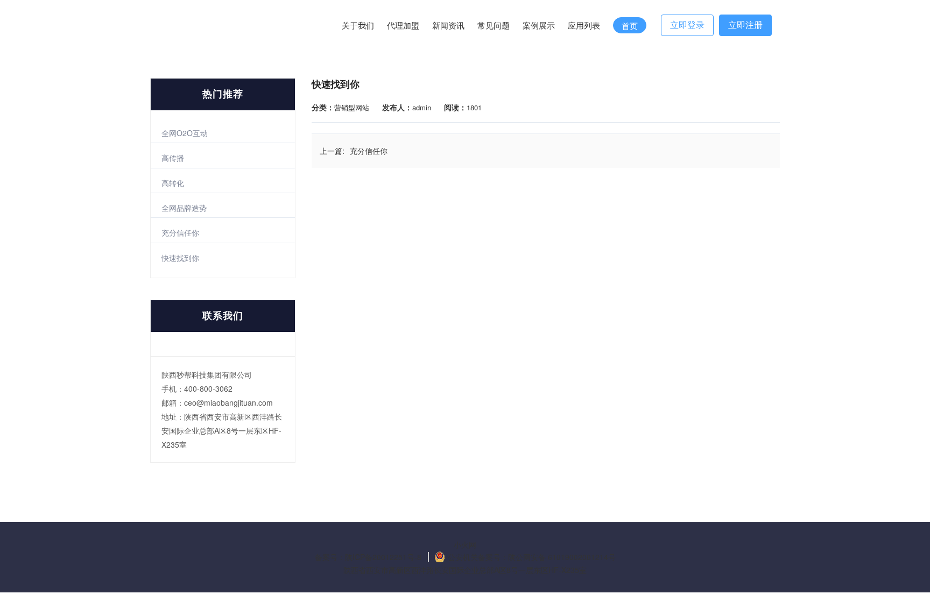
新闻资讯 (448, 25)
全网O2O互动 (184, 133)
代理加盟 (403, 25)
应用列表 (584, 25)
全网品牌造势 (184, 207)
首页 (630, 26)
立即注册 (745, 25)
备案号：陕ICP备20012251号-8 (368, 556)
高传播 (172, 157)
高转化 (172, 183)
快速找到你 (180, 257)
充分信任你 (180, 232)
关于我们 (358, 25)
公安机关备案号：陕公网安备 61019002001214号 (532, 556)
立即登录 (687, 25)
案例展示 (539, 25)
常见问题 (493, 25)
